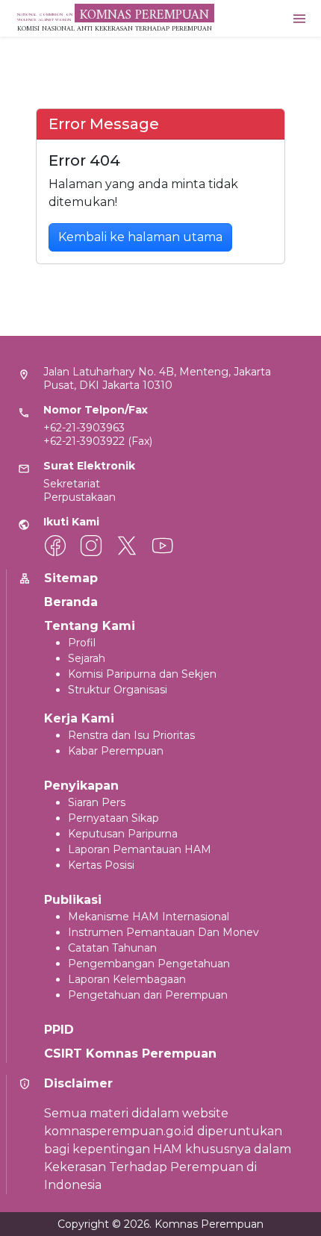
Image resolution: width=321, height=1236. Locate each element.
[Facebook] (55, 546)
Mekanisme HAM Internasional (148, 916)
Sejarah (86, 658)
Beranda (71, 602)
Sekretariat (71, 483)
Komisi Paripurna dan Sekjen (142, 674)
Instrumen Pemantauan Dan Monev (163, 932)
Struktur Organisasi (117, 689)
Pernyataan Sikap (113, 818)
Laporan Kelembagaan (127, 979)
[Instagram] (91, 546)
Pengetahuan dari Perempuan (148, 995)
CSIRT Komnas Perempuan (130, 1053)
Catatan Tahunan (112, 948)
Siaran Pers (96, 802)
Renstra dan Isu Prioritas (131, 735)
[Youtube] (163, 546)
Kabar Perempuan (115, 751)
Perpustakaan (79, 497)
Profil (82, 642)
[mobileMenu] (299, 18)
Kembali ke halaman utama (140, 237)
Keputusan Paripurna (123, 833)
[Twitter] (127, 546)
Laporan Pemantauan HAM (139, 849)
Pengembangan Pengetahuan (149, 963)
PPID (59, 1030)
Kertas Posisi (101, 865)
